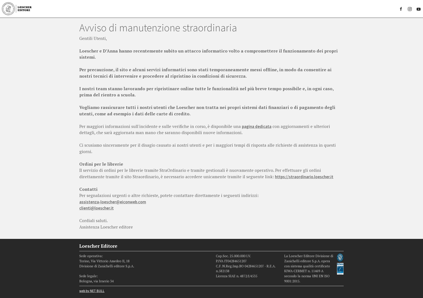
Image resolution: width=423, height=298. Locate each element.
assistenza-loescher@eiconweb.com (112, 201)
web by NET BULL (91, 291)
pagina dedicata (256, 126)
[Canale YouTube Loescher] (418, 9)
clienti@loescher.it (96, 208)
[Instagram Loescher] (409, 9)
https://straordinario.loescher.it (304, 176)
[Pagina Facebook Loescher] (401, 9)
